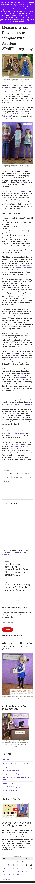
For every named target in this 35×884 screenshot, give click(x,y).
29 (13, 874)
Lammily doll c (19, 444)
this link (15, 451)
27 (4, 874)
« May (4, 880)
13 (4, 868)
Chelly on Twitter (8, 760)
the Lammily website (25, 453)
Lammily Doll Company (11, 787)
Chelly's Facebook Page (11, 770)
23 (18, 871)
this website (15, 446)
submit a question (22, 377)
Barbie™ (27, 92)
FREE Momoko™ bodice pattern (21, 268)
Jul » (9, 880)
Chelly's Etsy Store (9, 767)
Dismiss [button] (22, 22)
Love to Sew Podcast (9, 790)
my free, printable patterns (21, 404)
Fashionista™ (7, 116)
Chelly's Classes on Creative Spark (15, 763)
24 (22, 871)
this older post (13, 355)
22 (13, 871)
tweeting (21, 433)
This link (29, 400)
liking (8, 433)
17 (22, 868)
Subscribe (7, 630)
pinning (14, 433)
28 (9, 874)
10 (22, 865)
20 (4, 871)
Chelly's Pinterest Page (11, 774)
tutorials (8, 88)
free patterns (26, 85)
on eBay (22, 191)
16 (18, 868)
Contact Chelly (7, 783)
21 (9, 871)
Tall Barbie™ (18, 114)
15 (13, 868)
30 (18, 874)
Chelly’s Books (14, 413)
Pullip (12, 283)
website (24, 182)
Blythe (4, 283)
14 (9, 868)
